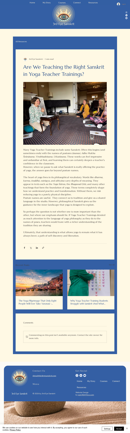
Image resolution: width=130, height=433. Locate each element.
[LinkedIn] (126, 15)
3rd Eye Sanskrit (63, 24)
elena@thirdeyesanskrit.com (44, 375)
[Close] (126, 428)
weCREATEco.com (86, 395)
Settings (107, 428)
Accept (119, 428)
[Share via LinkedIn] (37, 248)
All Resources (21, 41)
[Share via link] (43, 248)
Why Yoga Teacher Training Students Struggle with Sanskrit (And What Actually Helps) (89, 302)
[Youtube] (126, 18)
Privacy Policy (15, 430)
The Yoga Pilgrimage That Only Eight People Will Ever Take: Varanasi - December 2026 (37, 302)
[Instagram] (126, 12)
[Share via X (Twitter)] (30, 248)
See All (112, 264)
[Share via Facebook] (24, 248)
